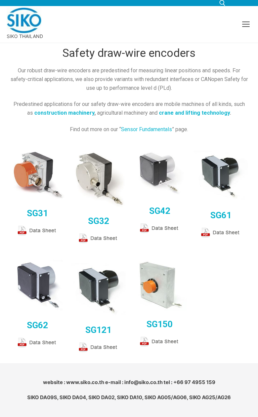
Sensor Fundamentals (146, 129)
